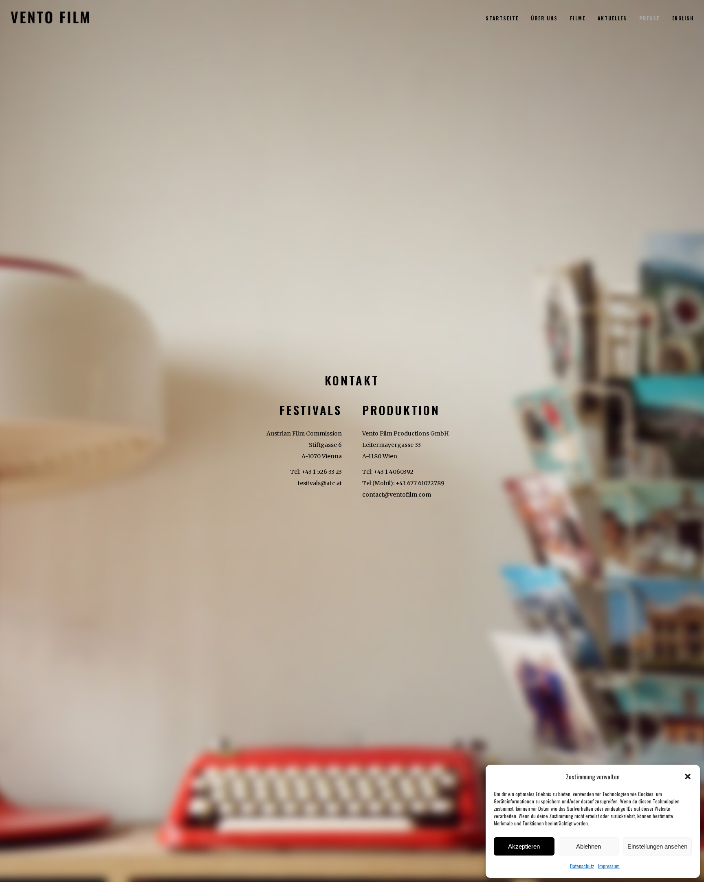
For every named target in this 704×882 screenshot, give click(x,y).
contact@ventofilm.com (396, 494)
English (683, 18)
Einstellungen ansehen (657, 846)
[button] (688, 776)
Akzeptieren (524, 846)
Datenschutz (582, 865)
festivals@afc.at (319, 483)
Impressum (609, 865)
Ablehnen (588, 846)
